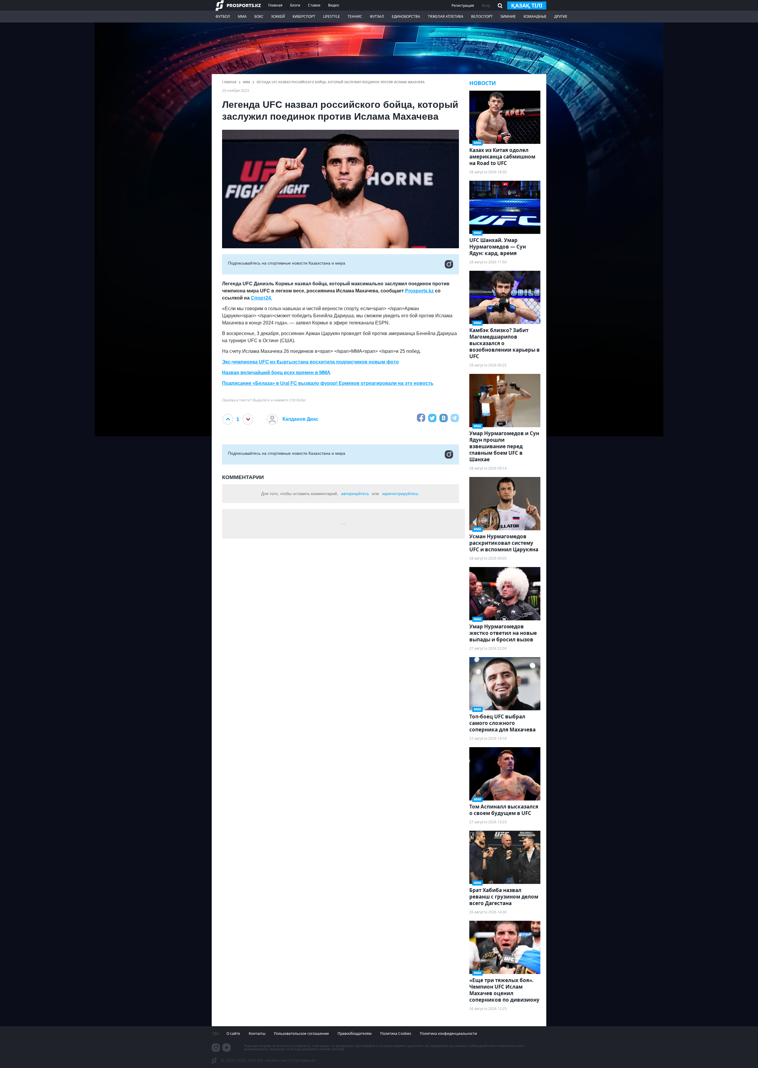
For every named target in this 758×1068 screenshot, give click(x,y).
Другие (560, 16)
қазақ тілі (526, 5)
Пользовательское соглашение (301, 1033)
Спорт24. (261, 297)
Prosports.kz (419, 290)
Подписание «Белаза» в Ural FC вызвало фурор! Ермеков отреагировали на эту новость (327, 383)
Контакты (257, 1033)
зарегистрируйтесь (400, 493)
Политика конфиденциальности (448, 1033)
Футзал (377, 16)
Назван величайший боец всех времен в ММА (276, 372)
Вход (486, 5)
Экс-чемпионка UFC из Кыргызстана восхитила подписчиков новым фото (310, 361)
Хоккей (278, 16)
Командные (535, 16)
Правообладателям (355, 1033)
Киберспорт (304, 16)
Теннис (355, 16)
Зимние (508, 16)
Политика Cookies (395, 1033)
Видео (333, 5)
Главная (275, 5)
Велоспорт (482, 16)
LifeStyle (331, 16)
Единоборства (406, 16)
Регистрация (463, 5)
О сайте (233, 1033)
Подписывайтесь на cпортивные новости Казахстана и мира (286, 263)
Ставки (314, 5)
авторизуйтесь (355, 493)
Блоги (295, 5)
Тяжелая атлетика (445, 16)
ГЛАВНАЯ (229, 82)
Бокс (259, 16)
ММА (242, 16)
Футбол (223, 16)
